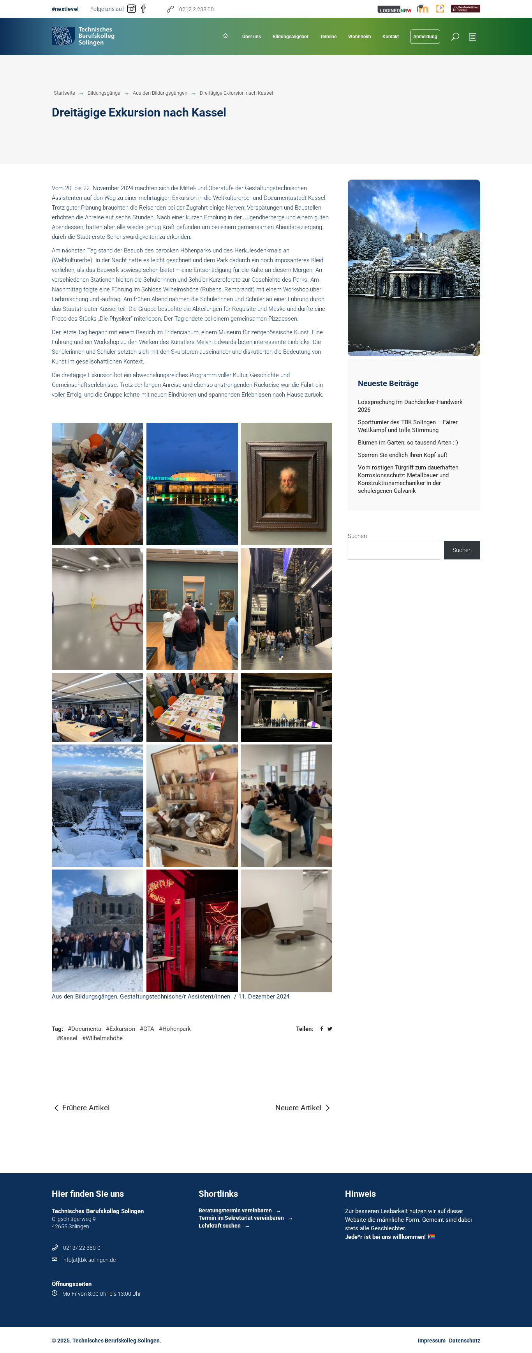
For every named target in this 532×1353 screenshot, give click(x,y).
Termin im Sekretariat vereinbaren (241, 1218)
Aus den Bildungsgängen (84, 996)
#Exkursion (120, 1028)
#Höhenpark (175, 1028)
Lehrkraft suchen (220, 1225)
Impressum (432, 1340)
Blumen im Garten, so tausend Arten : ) (408, 442)
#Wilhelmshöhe (102, 1038)
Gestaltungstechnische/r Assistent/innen (175, 996)
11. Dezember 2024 (263, 996)
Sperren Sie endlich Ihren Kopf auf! (402, 455)
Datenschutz (464, 1340)
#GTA (147, 1028)
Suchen (357, 536)
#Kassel (67, 1038)
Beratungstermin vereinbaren (235, 1210)
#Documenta (84, 1028)
